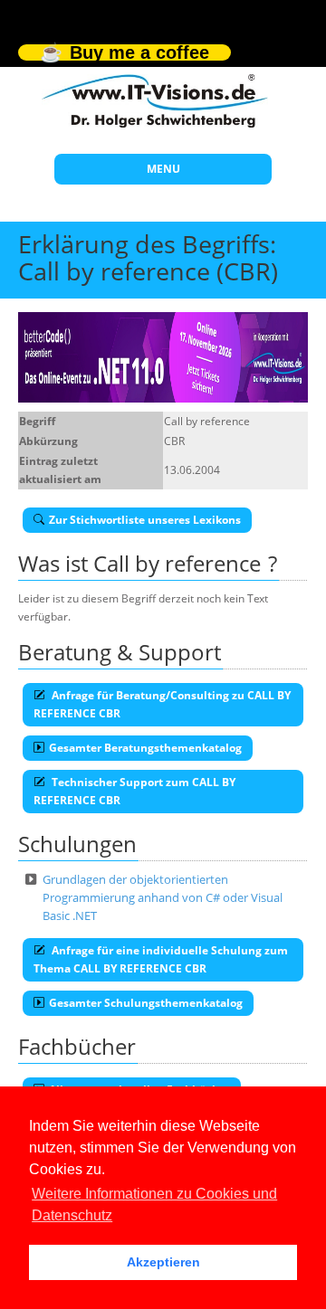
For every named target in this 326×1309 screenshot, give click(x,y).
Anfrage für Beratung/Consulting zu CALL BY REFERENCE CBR (162, 704)
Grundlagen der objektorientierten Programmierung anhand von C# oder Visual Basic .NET (163, 897)
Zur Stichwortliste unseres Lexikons (145, 519)
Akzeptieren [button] (163, 1262)
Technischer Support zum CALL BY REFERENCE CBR (134, 791)
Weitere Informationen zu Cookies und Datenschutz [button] (154, 1204)
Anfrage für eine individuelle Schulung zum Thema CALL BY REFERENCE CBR (161, 959)
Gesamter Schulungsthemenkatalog (146, 1002)
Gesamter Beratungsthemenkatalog (145, 747)
